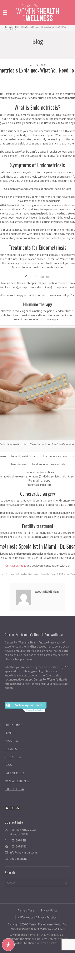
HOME (8, 733)
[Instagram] (18, 808)
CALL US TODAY (14, 789)
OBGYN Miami (63, 574)
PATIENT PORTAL (15, 773)
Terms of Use (26, 910)
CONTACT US (13, 757)
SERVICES (11, 749)
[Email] (7, 808)
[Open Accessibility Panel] (8, 944)
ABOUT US (11, 741)
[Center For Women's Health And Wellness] (37, 12)
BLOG (8, 765)
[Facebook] (12, 808)
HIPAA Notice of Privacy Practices (38, 917)
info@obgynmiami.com (23, 852)
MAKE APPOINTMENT (18, 781)
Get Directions (18, 858)
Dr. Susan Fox (21, 574)
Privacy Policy (49, 910)
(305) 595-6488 (18, 840)
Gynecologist (34, 574)
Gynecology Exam (48, 574)
